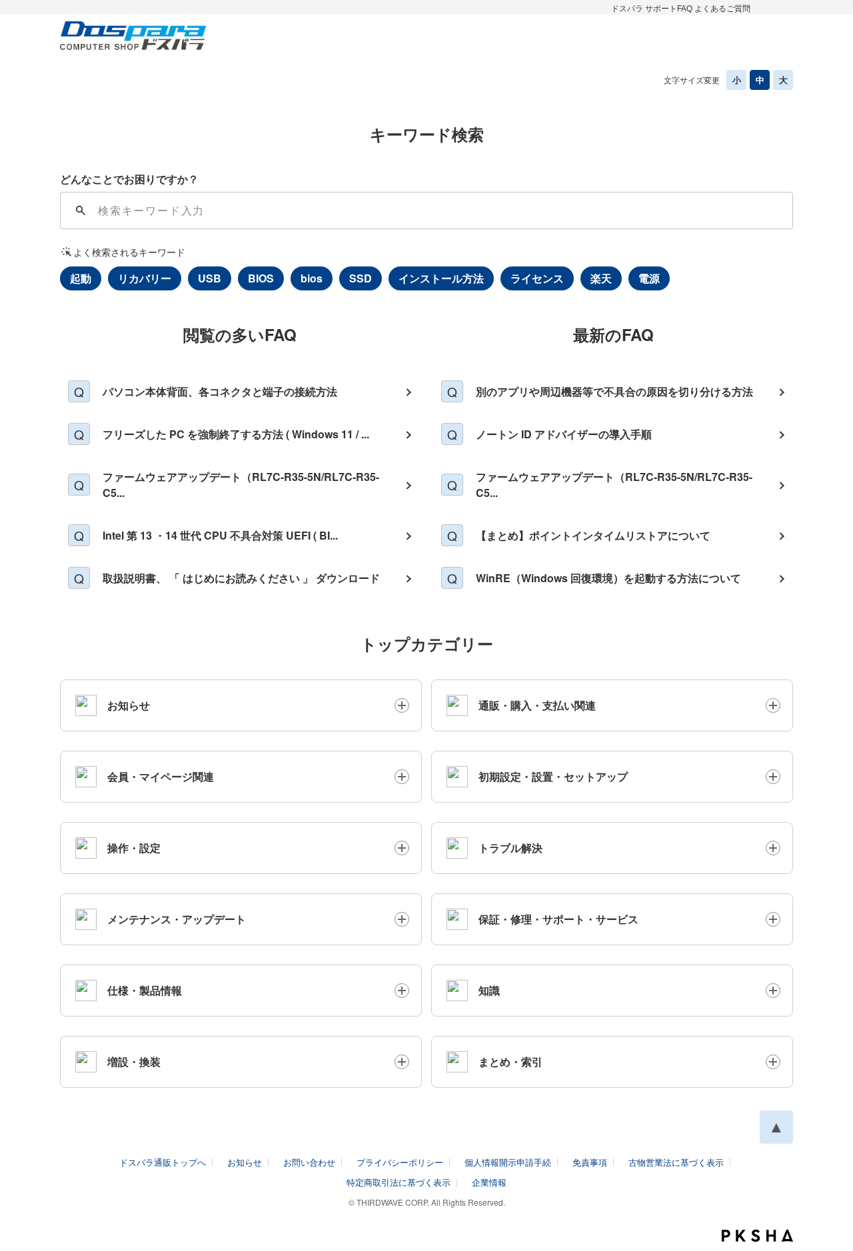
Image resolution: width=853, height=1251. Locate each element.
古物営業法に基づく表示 (676, 1162)
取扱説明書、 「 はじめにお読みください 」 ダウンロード (241, 578)
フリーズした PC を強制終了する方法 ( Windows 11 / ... (236, 434)
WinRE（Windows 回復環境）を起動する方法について (608, 578)
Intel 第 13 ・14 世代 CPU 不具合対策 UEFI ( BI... (220, 535)
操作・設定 (134, 847)
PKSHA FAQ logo (757, 1235)
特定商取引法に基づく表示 (398, 1182)
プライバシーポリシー (400, 1162)
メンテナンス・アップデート (176, 919)
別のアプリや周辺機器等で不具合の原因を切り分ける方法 (614, 391)
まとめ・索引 (510, 1061)
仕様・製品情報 (144, 990)
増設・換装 (134, 1061)
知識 (489, 990)
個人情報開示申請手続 (507, 1162)
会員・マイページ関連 (160, 776)
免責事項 (589, 1162)
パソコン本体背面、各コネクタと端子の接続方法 (220, 391)
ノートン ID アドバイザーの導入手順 (564, 434)
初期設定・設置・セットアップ (553, 776)
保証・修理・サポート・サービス (558, 919)
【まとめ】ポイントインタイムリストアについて (593, 535)
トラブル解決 (510, 847)
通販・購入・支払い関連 (537, 705)
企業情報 (489, 1182)
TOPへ (776, 1127)
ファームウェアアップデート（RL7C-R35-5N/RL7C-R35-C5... (241, 484)
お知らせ (128, 705)
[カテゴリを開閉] (402, 705)
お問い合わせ (309, 1162)
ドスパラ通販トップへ (162, 1162)
